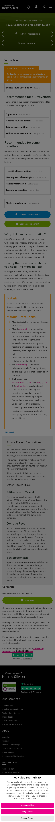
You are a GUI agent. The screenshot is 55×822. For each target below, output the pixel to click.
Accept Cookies (27, 805)
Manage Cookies (27, 818)
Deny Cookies (27, 812)
